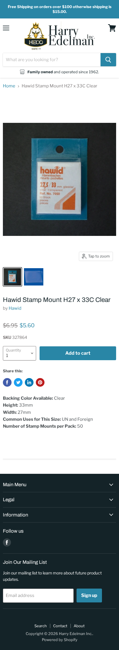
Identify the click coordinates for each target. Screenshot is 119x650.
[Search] (108, 59)
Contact (60, 625)
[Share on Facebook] (7, 382)
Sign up (89, 595)
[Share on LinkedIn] (29, 382)
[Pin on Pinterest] (40, 382)
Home (9, 86)
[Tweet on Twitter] (18, 382)
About (79, 625)
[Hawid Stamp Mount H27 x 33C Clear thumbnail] (12, 277)
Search (40, 625)
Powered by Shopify (59, 639)
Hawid (15, 308)
